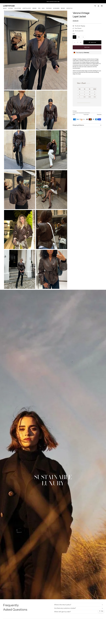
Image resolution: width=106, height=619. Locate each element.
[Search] (95, 6)
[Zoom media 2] (19, 110)
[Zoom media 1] (35, 50)
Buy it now (87, 47)
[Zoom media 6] (19, 189)
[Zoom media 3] (51, 110)
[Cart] (102, 6)
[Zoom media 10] (19, 269)
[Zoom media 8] (19, 229)
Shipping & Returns (78, 125)
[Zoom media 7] (51, 189)
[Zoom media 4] (19, 149)
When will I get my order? (62, 612)
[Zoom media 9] (51, 229)
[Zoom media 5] (51, 149)
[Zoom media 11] (51, 269)
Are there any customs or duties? (65, 608)
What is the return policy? (62, 605)
